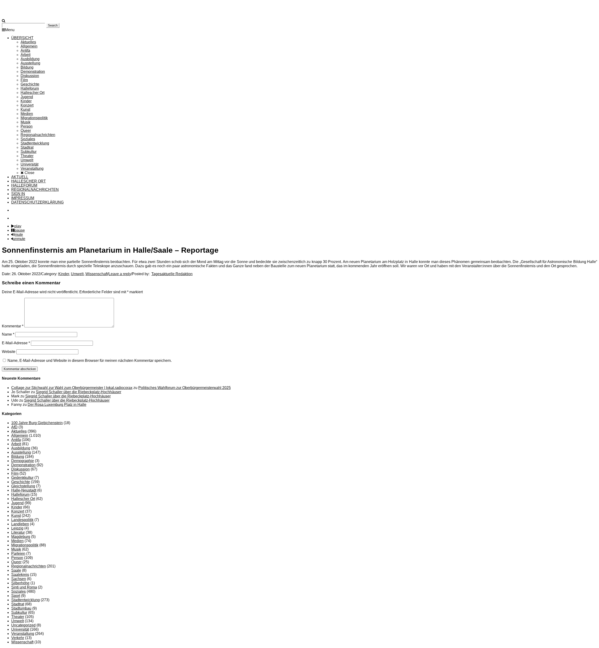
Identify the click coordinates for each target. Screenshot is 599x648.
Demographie (22, 461)
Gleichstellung (23, 486)
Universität (20, 629)
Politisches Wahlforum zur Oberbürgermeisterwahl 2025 (184, 388)
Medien (17, 541)
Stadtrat (17, 604)
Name (8, 334)
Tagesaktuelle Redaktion (172, 274)
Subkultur (19, 613)
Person (17, 558)
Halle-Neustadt (23, 490)
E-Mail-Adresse (16, 343)
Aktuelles (19, 431)
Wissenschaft (96, 274)
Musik (16, 549)
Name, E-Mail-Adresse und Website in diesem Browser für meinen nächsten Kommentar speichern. (89, 361)
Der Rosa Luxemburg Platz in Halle (57, 405)
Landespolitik (22, 520)
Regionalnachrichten (28, 566)
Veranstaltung (22, 634)
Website (8, 352)
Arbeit (16, 444)
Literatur (18, 532)
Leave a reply (120, 274)
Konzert (17, 511)
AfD (14, 427)
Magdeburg (20, 537)
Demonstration (23, 465)
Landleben (20, 524)
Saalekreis (20, 575)
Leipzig (17, 528)
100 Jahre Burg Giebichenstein (37, 423)
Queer (16, 562)
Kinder (63, 274)
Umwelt (77, 274)
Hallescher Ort (23, 499)
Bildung (17, 457)
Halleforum (20, 494)
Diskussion (20, 469)
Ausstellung (21, 452)
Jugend (17, 503)
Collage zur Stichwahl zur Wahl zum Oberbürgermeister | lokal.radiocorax (71, 388)
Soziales (18, 591)
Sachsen (18, 579)
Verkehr (17, 638)
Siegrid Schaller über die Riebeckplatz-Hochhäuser (78, 392)
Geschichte (20, 482)
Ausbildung (20, 448)
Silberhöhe (20, 583)
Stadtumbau (21, 608)
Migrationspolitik (24, 545)
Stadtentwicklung (25, 600)
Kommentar (12, 326)
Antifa (16, 440)
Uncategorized (23, 625)
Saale (16, 570)
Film (14, 473)
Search (53, 25)
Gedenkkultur (22, 478)
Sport (15, 596)
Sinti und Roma (24, 587)
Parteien (18, 553)
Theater (17, 617)
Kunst (16, 516)
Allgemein (19, 435)
